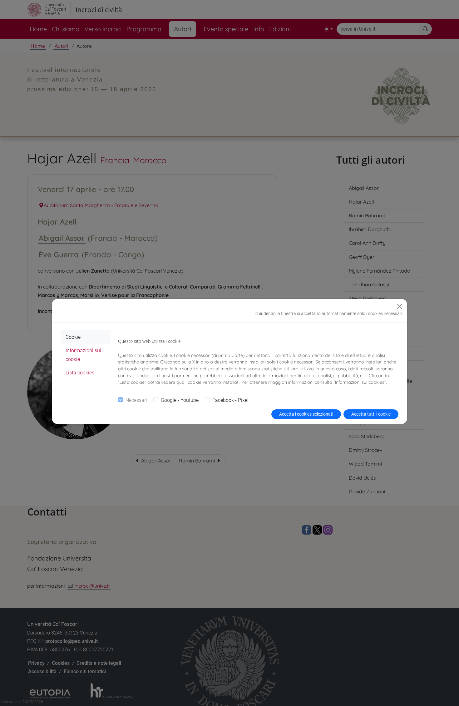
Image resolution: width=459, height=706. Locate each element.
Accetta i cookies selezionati (306, 414)
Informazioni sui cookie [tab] (83, 355)
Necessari (136, 400)
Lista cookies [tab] (80, 373)
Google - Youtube (180, 400)
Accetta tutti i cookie (371, 414)
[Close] (400, 306)
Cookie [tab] (73, 337)
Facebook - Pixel (230, 400)
